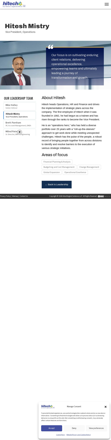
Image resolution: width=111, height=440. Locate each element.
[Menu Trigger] (106, 4)
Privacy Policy (5, 196)
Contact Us (24, 196)
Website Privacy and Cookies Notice (78, 435)
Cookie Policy (60, 435)
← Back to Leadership (56, 184)
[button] (105, 406)
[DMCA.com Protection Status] (104, 196)
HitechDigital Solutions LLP (72, 196)
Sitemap (15, 196)
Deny (74, 428)
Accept (52, 428)
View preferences (96, 428)
